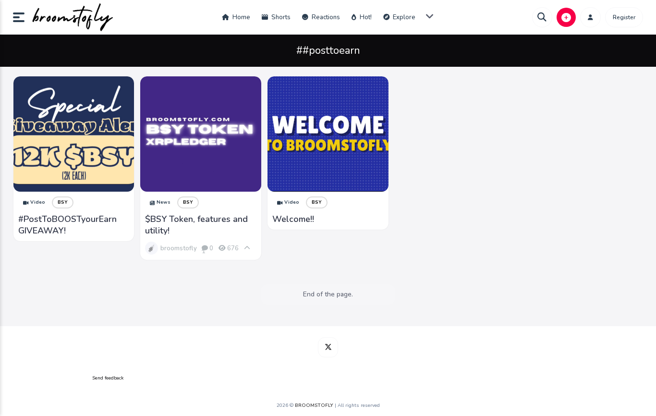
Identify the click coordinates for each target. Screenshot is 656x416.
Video (37, 202)
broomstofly (178, 248)
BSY (63, 202)
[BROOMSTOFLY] (72, 17)
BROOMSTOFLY (314, 405)
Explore (403, 17)
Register (624, 17)
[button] (22, 17)
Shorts (280, 17)
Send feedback (107, 378)
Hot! (365, 17)
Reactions (325, 17)
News (163, 202)
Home (240, 17)
